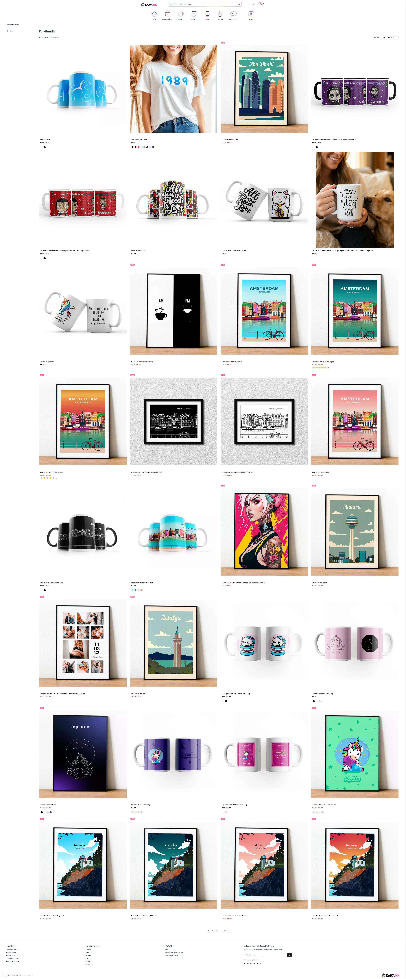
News (88, 964)
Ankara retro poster (319, 583)
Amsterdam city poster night (323, 362)
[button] (262, 4)
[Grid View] (375, 37)
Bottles (88, 961)
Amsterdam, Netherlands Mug (142, 583)
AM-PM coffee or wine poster (142, 362)
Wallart (88, 955)
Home (9, 24)
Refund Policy (11, 955)
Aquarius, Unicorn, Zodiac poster (324, 805)
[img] (319, 368)
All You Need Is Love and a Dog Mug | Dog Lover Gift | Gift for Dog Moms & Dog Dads (342, 251)
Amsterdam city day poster (232, 362)
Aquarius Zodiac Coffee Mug (322, 694)
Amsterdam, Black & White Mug (51, 583)
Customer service (12, 961)
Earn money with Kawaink (174, 953)
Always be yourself (47, 362)
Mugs (87, 953)
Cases (88, 958)
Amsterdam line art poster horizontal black (147, 472)
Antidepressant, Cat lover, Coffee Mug (236, 694)
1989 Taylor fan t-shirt (139, 140)
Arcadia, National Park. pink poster (234, 916)
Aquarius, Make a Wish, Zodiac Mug (234, 805)
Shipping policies (12, 958)
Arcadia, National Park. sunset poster (325, 916)
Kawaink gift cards (171, 955)
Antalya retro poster (138, 694)
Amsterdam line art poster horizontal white (237, 472)
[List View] (378, 37)
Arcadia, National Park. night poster (144, 916)
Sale (223, 42)
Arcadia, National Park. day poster (52, 916)
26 (225, 931)
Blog (166, 950)
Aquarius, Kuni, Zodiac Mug (140, 805)
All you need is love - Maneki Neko (234, 251)
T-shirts (88, 950)
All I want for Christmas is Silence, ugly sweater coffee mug (334, 140)
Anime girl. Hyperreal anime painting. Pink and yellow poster (243, 583)
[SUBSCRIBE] (289, 955)
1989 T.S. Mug (45, 140)
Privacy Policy (11, 953)
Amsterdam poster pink (320, 472)
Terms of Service (12, 950)
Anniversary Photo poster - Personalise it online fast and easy (62, 694)
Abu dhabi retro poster (230, 140)
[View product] (83, 89)
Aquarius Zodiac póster (48, 805)
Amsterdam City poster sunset (51, 472)
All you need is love (138, 251)
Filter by (10, 31)
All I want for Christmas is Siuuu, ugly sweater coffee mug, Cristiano (65, 251)
